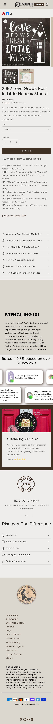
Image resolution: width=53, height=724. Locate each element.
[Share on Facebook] (7, 14)
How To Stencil (13, 634)
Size (3, 124)
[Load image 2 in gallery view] (26, 76)
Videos (9, 658)
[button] (5, 4)
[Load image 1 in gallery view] (10, 76)
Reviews (10, 626)
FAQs (8, 630)
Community (12, 619)
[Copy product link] (11, 14)
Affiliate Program (15, 646)
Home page (12, 615)
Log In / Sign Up (14, 654)
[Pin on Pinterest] (3, 14)
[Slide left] (21, 515)
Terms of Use (12, 638)
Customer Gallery (15, 622)
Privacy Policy (13, 642)
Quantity (5, 137)
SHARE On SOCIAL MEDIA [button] (15, 216)
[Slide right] (32, 515)
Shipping (5, 103)
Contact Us (12, 650)
